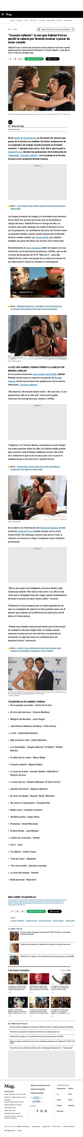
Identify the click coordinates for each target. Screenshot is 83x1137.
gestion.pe (36, 1126)
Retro (70, 1100)
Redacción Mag (18, 126)
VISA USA (59, 20)
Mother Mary (50, 20)
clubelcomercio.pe (23, 1126)
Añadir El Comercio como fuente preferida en (56, 29)
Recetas (71, 1105)
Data (70, 1094)
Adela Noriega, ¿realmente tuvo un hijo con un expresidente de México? (36, 903)
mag (19, 1130)
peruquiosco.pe (9, 1130)
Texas (26, 20)
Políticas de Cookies (37, 1093)
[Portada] (9, 1090)
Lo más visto (15, 929)
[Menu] (4, 14)
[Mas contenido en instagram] (46, 1111)
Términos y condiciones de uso (40, 1085)
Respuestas (61, 1088)
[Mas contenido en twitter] (41, 1111)
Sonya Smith (58, 921)
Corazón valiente (17, 921)
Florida (12, 20)
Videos (70, 1088)
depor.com (46, 1126)
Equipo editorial (9, 1091)
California (19, 20)
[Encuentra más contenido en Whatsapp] (20, 59)
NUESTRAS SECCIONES (63, 1085)
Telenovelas (70, 921)
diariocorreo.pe (68, 1126)
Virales (59, 1105)
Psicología (42, 20)
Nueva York (33, 20)
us (58, 1094)
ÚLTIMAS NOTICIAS (17, 1024)
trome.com (57, 1126)
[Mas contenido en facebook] (37, 1111)
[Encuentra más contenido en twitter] (15, 59)
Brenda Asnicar (45, 921)
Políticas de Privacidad (38, 1089)
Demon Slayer (68, 20)
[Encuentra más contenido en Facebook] (10, 59)
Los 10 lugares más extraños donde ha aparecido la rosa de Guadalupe (32, 900)
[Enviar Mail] (9, 126)
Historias (60, 1111)
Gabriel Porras (31, 921)
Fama (59, 1100)
